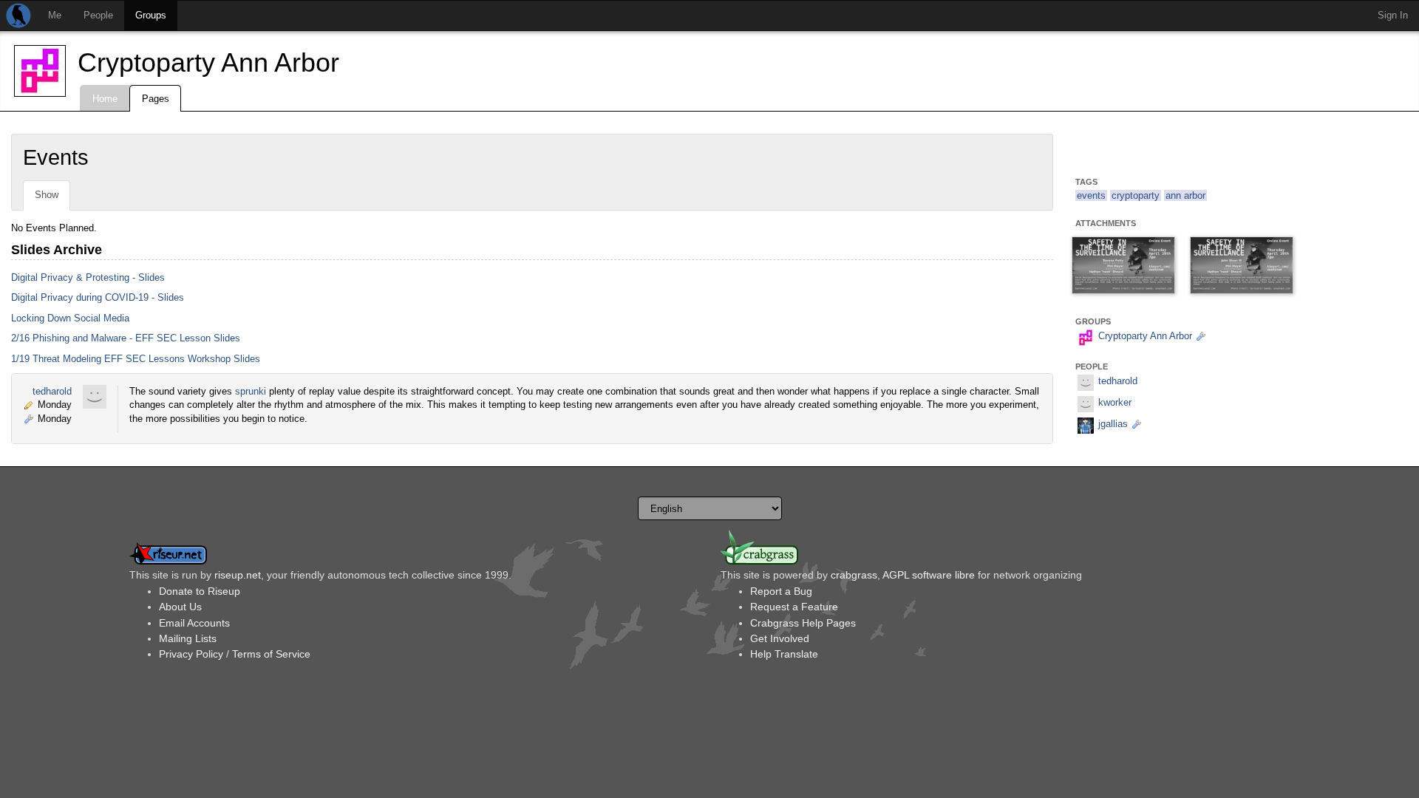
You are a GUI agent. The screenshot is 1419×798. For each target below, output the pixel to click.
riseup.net (237, 575)
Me (54, 15)
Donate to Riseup (199, 591)
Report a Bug (781, 591)
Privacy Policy (191, 654)
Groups (150, 15)
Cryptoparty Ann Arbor (208, 62)
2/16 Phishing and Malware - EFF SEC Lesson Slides (125, 338)
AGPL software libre (928, 575)
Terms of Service (271, 654)
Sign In (1393, 15)
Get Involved (779, 638)
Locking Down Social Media (70, 318)
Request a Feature (794, 607)
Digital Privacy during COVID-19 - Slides (97, 297)
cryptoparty (1136, 195)
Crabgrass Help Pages (803, 623)
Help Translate (784, 654)
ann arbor (1185, 195)
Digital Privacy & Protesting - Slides (88, 277)
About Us (180, 607)
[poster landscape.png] (1241, 266)
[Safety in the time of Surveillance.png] (1123, 266)
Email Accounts (194, 623)
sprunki (250, 391)
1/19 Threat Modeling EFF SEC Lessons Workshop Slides (135, 358)
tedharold (52, 391)
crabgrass (854, 575)
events (1091, 195)
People (98, 15)
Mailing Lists (188, 638)
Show (46, 194)
